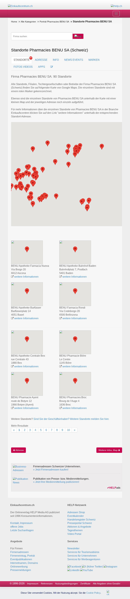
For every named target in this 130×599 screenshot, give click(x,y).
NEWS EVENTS (73, 60)
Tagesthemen (75, 530)
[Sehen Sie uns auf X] (92, 566)
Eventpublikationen (21, 559)
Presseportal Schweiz (79, 523)
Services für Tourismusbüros (83, 552)
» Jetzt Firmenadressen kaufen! (50, 469)
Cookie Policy (93, 592)
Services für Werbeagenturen (83, 559)
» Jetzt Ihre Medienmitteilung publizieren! (56, 482)
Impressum (32, 583)
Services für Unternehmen (82, 555)
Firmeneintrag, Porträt (22, 555)
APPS (41, 66)
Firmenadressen (19, 552)
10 (68, 430)
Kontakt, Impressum (21, 523)
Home (14, 21)
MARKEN (94, 60)
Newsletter (73, 548)
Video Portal (74, 534)
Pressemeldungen (20, 570)
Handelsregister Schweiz (81, 519)
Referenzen (47, 583)
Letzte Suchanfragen (22, 530)
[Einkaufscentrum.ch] (20, 6)
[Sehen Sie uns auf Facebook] (74, 566)
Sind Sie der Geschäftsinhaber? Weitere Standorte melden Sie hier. (71, 419)
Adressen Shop (76, 512)
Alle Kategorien (28, 21)
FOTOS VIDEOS (23, 66)
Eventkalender (75, 516)
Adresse (19, 450)
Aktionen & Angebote (79, 526)
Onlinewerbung (19, 566)
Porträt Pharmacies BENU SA (54, 21)
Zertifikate (85, 583)
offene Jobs (16, 526)
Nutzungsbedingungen (66, 583)
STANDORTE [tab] (21, 60)
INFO (56, 60)
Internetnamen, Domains (24, 563)
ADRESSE (41, 60)
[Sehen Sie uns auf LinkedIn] (73, 570)
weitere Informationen (26, 276)
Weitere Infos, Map (108, 450)
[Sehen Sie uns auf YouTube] (86, 570)
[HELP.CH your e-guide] (116, 6)
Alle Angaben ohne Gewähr (106, 583)
